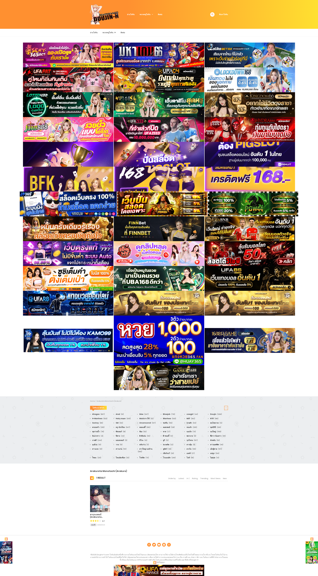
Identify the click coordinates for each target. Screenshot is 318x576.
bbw (144, 414)
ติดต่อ (160, 14)
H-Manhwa (99, 418)
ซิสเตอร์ (120, 431)
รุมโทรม (192, 440)
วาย (118, 444)
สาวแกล (97, 449)
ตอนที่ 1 (93, 525)
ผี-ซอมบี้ (168, 436)
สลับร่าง (144, 444)
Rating (195, 478)
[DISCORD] (169, 545)
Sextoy (97, 423)
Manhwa (169, 418)
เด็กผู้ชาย (216, 449)
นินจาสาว (97, 436)
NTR (214, 418)
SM (119, 423)
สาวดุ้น (190, 444)
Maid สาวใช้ (146, 418)
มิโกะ (143, 440)
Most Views (215, 478)
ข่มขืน (167, 423)
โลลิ (190, 457)
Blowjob (169, 414)
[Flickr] (164, 545)
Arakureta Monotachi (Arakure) (109, 401)
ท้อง (143, 431)
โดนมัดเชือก (122, 457)
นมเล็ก (191, 431)
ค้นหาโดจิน (223, 14)
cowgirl (192, 414)
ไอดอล (214, 457)
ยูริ (166, 440)
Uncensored (147, 423)
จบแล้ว (191, 427)
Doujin (216, 414)
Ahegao (98, 414)
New (225, 478)
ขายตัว (191, 423)
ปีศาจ (119, 436)
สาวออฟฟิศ (216, 444)
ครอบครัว (98, 427)
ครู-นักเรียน (122, 427)
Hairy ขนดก (123, 418)
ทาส (166, 431)
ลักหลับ (215, 440)
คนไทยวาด (216, 423)
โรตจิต (144, 457)
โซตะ (96, 457)
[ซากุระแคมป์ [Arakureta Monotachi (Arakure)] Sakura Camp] (100, 498)
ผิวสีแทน (144, 436)
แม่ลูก (214, 453)
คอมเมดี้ (144, 427)
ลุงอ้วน (96, 444)
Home (92, 401)
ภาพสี (97, 440)
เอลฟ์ (190, 453)
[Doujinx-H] (104, 14)
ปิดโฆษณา (160, 562)
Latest (181, 478)
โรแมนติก (169, 457)
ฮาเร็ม (191, 449)
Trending (204, 478)
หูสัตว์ (167, 449)
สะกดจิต (168, 444)
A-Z (188, 478)
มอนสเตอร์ (121, 440)
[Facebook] (149, 545)
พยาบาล (191, 436)
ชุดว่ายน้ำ (98, 431)
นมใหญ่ (215, 431)
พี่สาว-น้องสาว (218, 436)
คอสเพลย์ (169, 427)
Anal (119, 414)
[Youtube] (159, 545)
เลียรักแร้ (168, 453)
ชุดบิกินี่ (215, 427)
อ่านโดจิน (131, 14)
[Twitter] (154, 545)
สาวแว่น (120, 449)
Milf (190, 418)
